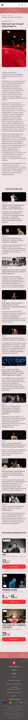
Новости (14, 670)
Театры (14, 673)
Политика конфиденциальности (14, 688)
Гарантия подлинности (14, 692)
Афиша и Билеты (14, 666)
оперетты (20, 74)
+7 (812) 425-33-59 (14, 699)
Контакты (14, 696)
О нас (14, 677)
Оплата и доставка (14, 680)
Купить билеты (14, 566)
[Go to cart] (25, 5)
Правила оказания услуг (14, 684)
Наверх (24, 661)
